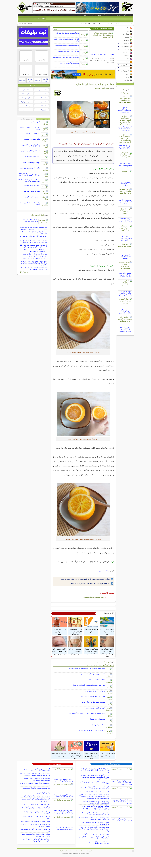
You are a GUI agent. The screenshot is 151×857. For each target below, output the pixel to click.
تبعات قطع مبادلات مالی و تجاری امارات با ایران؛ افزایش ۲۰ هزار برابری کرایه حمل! (95, 813)
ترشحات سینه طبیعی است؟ (97, 679)
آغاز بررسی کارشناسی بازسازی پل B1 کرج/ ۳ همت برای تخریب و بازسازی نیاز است (121, 782)
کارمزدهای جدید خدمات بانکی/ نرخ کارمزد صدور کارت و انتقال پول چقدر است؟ (95, 787)
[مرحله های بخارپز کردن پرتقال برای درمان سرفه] (83, 509)
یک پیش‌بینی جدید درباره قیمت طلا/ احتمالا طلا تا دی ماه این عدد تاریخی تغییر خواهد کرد (33, 246)
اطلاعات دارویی (26, 89)
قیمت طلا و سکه (41, 93)
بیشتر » (55, 29)
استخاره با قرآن (41, 74)
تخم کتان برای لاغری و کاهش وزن (30, 150)
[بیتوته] (24, 12)
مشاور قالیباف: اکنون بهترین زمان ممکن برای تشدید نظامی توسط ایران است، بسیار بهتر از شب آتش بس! (93, 770)
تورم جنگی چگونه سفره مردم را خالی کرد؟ (96, 834)
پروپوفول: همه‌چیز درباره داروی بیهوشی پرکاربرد (125, 183)
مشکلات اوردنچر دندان (98, 725)
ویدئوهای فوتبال (26, 93)
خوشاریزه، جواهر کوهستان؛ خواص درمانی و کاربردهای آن (125, 219)
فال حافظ (41, 60)
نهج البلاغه (27, 105)
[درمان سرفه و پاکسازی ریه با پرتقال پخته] (83, 320)
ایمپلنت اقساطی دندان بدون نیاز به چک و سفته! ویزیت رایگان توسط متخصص (85, 579)
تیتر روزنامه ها (42, 109)
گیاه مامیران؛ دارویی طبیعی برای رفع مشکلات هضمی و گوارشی (29, 180)
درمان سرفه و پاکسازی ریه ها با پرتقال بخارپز (95, 84)
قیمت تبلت (43, 105)
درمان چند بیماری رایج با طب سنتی (94, 597)
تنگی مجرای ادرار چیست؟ (97, 719)
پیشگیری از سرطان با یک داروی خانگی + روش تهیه (30, 145)
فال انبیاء (26, 60)
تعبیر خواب (22, 80)
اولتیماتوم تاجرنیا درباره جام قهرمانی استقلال (37, 796)
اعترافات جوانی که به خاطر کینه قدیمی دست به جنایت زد (28, 220)
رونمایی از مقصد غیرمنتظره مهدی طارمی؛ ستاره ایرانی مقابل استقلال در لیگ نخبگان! (35, 807)
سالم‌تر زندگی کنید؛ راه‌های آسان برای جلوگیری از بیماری (125, 274)
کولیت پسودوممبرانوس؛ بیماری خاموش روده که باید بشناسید (125, 109)
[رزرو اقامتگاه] (83, 74)
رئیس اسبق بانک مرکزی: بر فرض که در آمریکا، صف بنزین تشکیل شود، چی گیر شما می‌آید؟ (33, 241)
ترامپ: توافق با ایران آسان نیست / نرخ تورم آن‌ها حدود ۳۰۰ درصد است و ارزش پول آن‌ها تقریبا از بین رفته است (94, 829)
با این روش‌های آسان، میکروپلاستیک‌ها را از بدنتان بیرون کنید (125, 146)
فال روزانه (26, 74)
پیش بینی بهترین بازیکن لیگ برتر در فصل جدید (36, 804)
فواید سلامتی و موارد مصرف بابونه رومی (67, 45)
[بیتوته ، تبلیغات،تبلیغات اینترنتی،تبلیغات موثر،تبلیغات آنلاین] (54, 7)
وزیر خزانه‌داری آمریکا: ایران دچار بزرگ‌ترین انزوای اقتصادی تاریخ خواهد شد (122, 801)
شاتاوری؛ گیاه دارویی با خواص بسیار (68, 51)
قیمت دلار (43, 97)
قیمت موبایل (42, 101)
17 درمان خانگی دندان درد (32, 197)
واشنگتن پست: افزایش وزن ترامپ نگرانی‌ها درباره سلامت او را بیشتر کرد (34, 268)
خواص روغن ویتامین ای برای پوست (30, 168)
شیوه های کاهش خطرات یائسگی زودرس (93, 702)
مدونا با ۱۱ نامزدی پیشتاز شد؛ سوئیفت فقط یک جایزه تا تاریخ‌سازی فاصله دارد (36, 779)
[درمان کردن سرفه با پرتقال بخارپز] (83, 114)
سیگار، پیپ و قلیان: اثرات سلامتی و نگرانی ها (91, 730)
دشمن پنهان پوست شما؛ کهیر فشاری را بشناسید (125, 256)
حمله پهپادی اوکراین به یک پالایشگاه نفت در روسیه (94, 791)
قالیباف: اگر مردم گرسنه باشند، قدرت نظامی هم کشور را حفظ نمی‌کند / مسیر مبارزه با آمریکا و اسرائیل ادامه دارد (94, 777)
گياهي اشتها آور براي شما (32, 156)
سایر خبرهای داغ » (24, 272)
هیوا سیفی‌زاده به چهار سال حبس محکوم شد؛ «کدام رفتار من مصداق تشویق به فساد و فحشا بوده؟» (35, 774)
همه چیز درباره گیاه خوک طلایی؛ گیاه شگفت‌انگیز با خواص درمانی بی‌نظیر (29, 174)
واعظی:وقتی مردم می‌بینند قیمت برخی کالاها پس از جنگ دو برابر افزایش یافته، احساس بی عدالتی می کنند (34, 263)
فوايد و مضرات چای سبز (33, 133)
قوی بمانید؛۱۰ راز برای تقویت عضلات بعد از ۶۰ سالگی (125, 201)
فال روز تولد (29, 80)
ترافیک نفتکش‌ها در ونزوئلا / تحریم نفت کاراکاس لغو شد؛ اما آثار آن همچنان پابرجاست (94, 818)
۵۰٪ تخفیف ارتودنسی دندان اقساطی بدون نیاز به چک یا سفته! (90, 583)
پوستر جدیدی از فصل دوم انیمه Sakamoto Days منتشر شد (64, 828)
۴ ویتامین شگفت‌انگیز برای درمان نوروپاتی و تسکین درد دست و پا (125, 329)
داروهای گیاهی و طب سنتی (114, 23)
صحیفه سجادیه (26, 109)
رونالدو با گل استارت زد (43, 793)
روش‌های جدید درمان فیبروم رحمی (95, 691)
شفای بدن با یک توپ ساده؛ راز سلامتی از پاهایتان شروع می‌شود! (125, 293)
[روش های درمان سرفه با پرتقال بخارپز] (83, 413)
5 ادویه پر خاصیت (35, 122)
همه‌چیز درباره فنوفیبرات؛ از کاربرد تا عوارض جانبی (125, 238)
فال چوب (37, 80)
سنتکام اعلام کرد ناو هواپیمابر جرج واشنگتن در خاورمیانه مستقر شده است (95, 842)
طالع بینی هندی (45, 80)
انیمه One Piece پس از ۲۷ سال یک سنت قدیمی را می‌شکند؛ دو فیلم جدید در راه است (34, 255)
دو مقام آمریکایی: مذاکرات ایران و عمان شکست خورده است (122, 819)
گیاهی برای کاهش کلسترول (32, 185)
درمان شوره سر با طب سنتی (31, 191)
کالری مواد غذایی (25, 97)
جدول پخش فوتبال (25, 101)
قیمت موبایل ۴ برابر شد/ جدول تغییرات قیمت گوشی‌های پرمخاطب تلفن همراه (96, 802)
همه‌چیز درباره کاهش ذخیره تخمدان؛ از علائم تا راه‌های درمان (125, 165)
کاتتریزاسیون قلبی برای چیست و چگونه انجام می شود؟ (89, 685)
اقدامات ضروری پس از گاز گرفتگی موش (93, 674)
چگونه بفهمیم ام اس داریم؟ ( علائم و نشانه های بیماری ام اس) (87, 668)
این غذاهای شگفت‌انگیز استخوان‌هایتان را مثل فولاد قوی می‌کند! (125, 128)
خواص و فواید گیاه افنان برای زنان (69, 63)
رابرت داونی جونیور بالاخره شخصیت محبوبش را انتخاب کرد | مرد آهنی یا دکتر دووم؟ (36, 769)
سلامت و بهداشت (128, 23)
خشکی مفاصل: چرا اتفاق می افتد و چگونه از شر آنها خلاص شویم (86, 713)
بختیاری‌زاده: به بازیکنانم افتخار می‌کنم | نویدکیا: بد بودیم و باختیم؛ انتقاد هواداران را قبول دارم (33, 228)
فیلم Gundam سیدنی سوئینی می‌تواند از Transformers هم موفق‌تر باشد (35, 250)
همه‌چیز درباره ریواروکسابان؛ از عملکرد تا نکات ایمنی (125, 311)
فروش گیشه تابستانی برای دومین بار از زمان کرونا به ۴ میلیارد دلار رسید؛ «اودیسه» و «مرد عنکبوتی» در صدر (62, 811)
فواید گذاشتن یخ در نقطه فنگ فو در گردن (67, 33)
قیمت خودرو (42, 89)
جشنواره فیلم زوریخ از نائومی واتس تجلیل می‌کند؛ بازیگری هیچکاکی (62, 795)
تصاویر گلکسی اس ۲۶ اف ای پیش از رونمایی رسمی (35, 821)
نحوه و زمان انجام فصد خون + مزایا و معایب (66, 57)
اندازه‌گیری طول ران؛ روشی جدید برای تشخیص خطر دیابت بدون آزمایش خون (36, 840)
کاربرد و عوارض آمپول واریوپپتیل (95, 708)
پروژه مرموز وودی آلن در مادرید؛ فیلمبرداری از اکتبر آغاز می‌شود (63, 780)
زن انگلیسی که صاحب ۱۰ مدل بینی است (35, 258)
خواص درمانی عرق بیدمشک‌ (32, 139)
